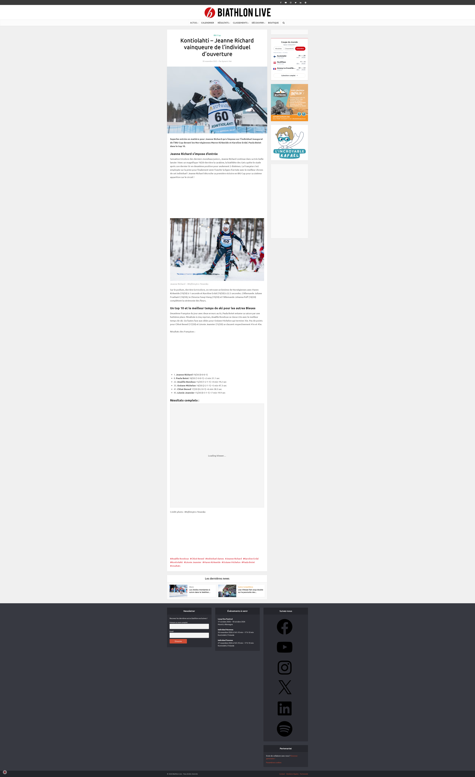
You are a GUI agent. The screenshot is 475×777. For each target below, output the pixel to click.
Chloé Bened (197, 558)
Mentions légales (292, 774)
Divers (191, 587)
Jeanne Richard (234, 558)
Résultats (278, 49)
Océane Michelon (231, 562)
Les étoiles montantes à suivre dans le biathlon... (199, 590)
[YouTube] (284, 656)
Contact (282, 774)
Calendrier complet (288, 75)
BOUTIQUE (273, 22)
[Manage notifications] (5, 772)
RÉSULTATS (223, 22)
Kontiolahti (177, 562)
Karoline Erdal (251, 558)
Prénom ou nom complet (179, 622)
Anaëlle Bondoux (180, 558)
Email (172, 631)
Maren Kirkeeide (212, 562)
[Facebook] (284, 635)
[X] (284, 696)
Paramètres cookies (273, 762)
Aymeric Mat (227, 61)
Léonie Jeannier (193, 562)
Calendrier (300, 48)
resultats (176, 565)
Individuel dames (215, 558)
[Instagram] (284, 676)
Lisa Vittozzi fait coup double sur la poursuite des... (250, 590)
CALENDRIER (207, 22)
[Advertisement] (217, 200)
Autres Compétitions (245, 587)
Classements (289, 49)
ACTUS (193, 22)
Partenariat (304, 774)
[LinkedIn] (284, 717)
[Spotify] (284, 737)
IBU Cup (217, 35)
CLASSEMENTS (240, 22)
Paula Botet (249, 562)
